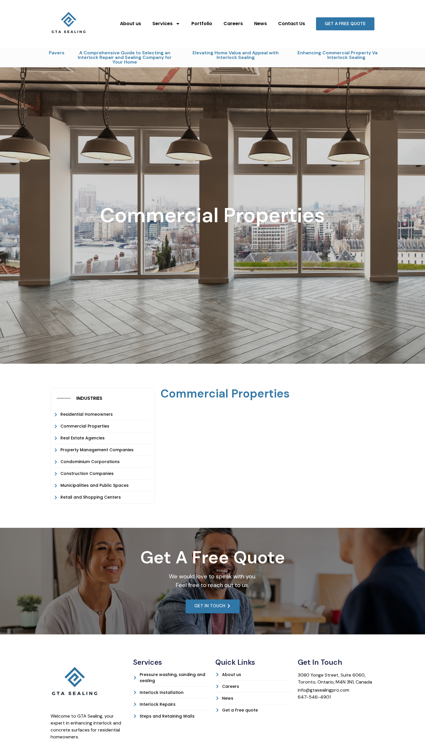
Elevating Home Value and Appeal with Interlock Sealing (209, 55)
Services (162, 23)
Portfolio (201, 23)
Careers (233, 23)
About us (130, 23)
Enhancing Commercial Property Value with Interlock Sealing (320, 55)
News (260, 23)
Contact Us (291, 23)
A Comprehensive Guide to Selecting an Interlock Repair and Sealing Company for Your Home (98, 57)
